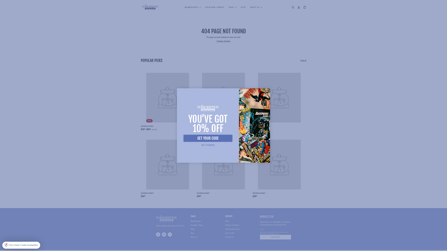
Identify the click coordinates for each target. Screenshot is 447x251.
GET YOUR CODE (208, 138)
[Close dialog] (267, 91)
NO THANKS (208, 145)
